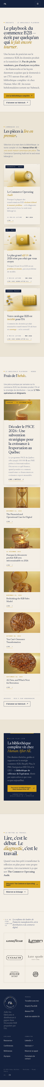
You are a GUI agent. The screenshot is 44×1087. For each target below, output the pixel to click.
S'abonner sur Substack (17, 103)
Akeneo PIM (29, 1011)
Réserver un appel (31, 1051)
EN (10, 1075)
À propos (7, 1056)
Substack (29, 1046)
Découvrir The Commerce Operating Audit (22, 884)
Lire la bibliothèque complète (19, 96)
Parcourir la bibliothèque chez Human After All (22, 788)
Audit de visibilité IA (32, 1016)
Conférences (8, 1046)
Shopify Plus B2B (31, 1006)
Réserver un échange (16, 892)
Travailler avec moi (32, 1001)
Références (8, 1051)
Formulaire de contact (30, 1057)
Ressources (8, 1040)
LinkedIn (29, 1040)
